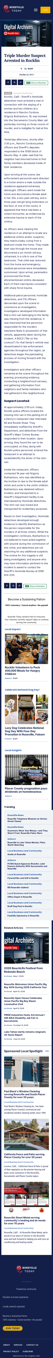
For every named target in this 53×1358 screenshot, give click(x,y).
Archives (8, 976)
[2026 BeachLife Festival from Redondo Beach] (26, 948)
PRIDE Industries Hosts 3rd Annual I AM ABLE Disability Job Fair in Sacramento (24, 1018)
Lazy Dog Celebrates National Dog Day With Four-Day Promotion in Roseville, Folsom (25, 731)
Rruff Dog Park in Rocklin (19, 906)
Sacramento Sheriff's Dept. (23, 93)
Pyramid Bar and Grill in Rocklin (23, 878)
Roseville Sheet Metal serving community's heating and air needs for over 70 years (25, 1220)
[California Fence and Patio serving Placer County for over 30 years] (26, 1134)
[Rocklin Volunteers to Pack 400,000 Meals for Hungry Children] (26, 649)
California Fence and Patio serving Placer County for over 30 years (24, 1156)
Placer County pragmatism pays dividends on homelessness (26, 790)
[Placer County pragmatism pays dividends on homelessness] (26, 770)
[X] (14, 82)
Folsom (8, 739)
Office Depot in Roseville (19, 897)
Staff (30, 69)
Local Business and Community (24, 851)
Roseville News (15, 815)
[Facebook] (8, 82)
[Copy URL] (20, 82)
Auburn (8, 678)
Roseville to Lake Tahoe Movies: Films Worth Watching (26, 843)
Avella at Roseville (16, 854)
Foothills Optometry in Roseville (23, 915)
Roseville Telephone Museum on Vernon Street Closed (27, 820)
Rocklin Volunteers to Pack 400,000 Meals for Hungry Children (22, 671)
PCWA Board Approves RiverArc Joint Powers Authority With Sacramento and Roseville (27, 866)
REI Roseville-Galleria (18, 887)
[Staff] (22, 68)
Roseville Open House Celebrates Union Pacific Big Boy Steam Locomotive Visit (23, 1001)
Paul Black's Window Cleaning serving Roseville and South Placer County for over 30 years (24, 1094)
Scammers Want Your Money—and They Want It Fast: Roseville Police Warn (27, 831)
